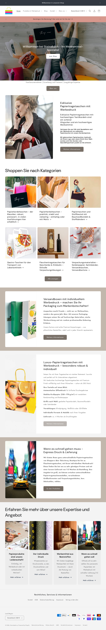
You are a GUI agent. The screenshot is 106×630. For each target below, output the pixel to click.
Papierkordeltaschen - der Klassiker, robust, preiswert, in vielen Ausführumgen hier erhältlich (20, 217)
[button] (32, 11)
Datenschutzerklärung (47, 600)
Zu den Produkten (53, 488)
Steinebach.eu (14, 625)
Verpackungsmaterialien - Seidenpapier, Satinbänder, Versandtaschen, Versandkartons (85, 266)
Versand (85, 625)
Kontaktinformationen (67, 625)
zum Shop (53, 56)
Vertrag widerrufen (72, 600)
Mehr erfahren (15, 577)
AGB (36, 600)
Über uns (53, 88)
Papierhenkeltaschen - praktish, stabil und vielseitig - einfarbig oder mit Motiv (52, 216)
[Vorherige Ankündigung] (6, 3)
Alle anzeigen (53, 279)
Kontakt (30, 600)
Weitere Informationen (71, 149)
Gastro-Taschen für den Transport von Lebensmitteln (19, 265)
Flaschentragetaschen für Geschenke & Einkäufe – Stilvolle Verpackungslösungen (52, 266)
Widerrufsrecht (50, 625)
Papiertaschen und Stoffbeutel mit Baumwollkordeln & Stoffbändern (81, 216)
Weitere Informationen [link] (55, 424)
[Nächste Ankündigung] (100, 3)
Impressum (59, 600)
